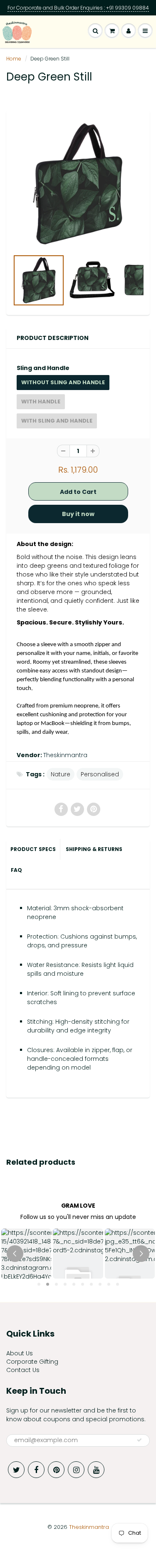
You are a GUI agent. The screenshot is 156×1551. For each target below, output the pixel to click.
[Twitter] (16, 1469)
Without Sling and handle (63, 382)
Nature (60, 774)
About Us (19, 1353)
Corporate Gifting (32, 1361)
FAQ (16, 870)
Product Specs (33, 849)
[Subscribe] (139, 1440)
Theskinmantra (65, 755)
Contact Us (23, 1370)
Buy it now (78, 514)
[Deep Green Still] (78, 184)
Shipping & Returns (95, 849)
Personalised (100, 774)
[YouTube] (96, 1469)
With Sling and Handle (56, 421)
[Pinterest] (56, 1469)
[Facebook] (36, 1469)
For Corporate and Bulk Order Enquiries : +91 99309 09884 (78, 7)
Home (13, 58)
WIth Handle (40, 401)
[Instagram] (76, 1469)
